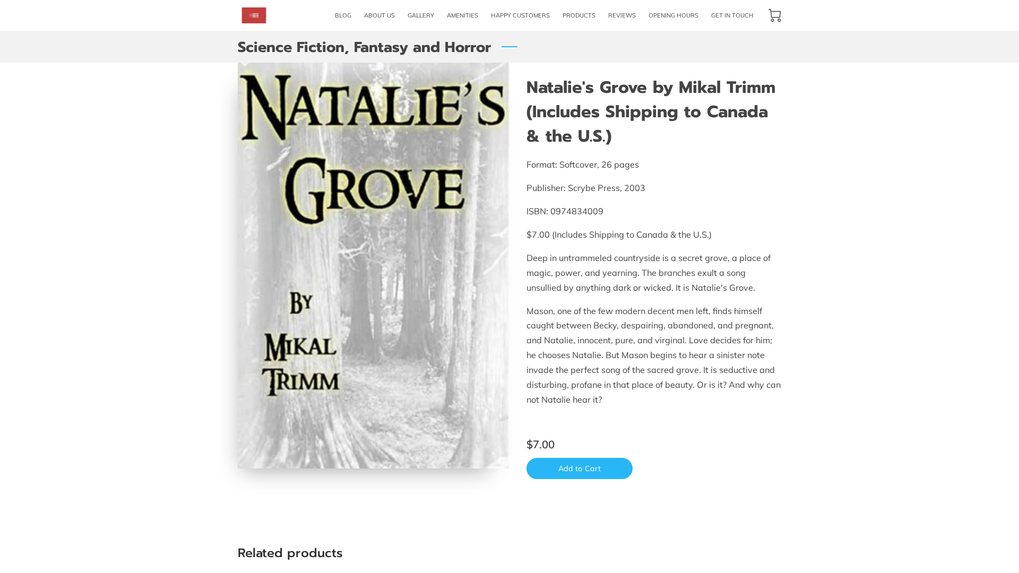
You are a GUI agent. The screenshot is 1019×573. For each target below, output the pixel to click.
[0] (774, 15)
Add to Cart (579, 468)
